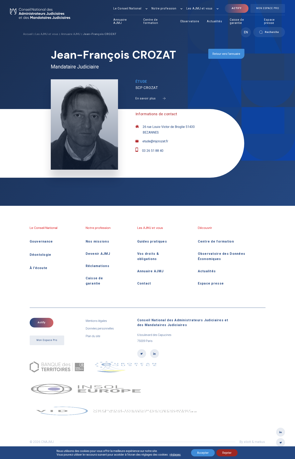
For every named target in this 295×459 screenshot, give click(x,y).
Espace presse (269, 21)
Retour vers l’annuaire (226, 53)
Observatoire (189, 21)
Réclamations (97, 266)
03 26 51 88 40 (152, 151)
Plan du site (93, 336)
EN (246, 32)
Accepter (203, 452)
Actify (237, 8)
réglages (175, 454)
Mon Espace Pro (267, 8)
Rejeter (227, 452)
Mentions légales (96, 320)
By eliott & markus (252, 442)
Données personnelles (100, 328)
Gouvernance (41, 241)
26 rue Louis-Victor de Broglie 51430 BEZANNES (169, 129)
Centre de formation (150, 21)
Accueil (28, 34)
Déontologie (40, 255)
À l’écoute (39, 268)
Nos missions (97, 241)
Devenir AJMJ (98, 254)
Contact (144, 283)
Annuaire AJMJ (120, 21)
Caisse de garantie (237, 21)
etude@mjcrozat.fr (155, 141)
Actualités (214, 21)
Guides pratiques (152, 241)
